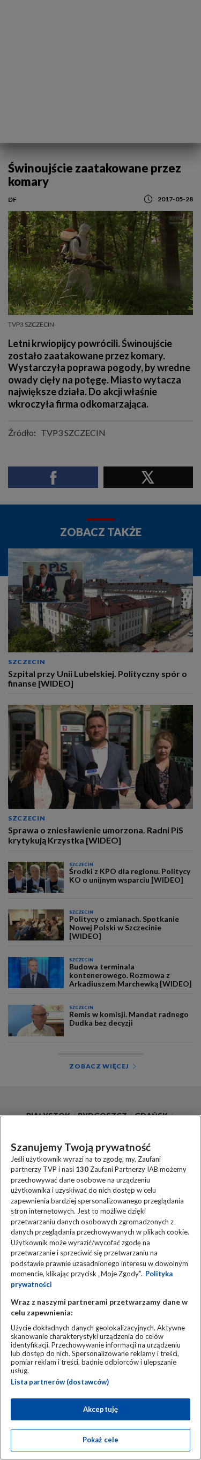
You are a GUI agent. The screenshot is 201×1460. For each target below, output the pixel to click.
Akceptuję (100, 1409)
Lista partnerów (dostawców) (60, 1382)
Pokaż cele (100, 1439)
